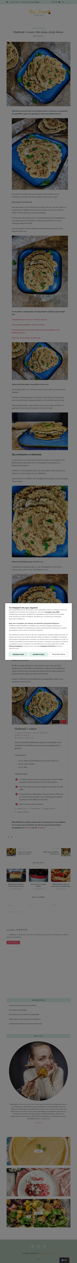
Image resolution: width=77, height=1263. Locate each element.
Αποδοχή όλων (18, 654)
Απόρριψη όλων (38, 654)
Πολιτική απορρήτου (16, 646)
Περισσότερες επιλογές (58, 654)
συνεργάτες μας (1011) (52, 612)
